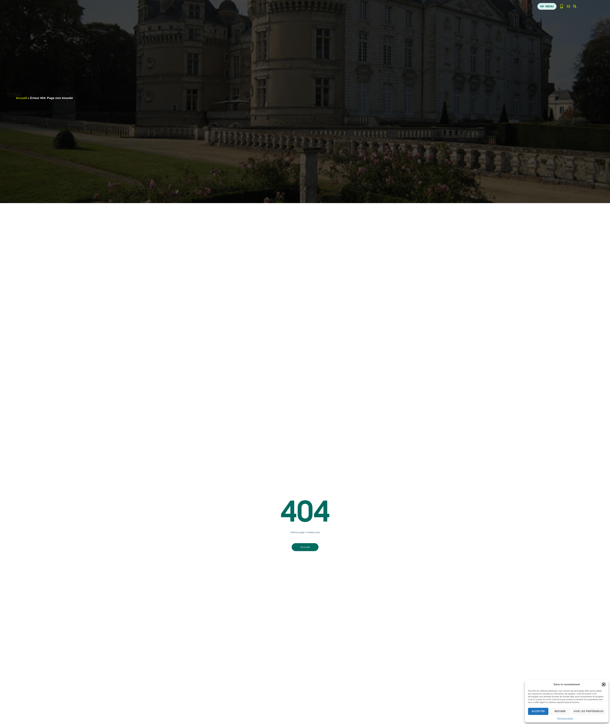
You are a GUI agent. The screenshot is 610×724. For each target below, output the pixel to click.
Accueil (21, 98)
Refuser (560, 711)
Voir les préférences (588, 711)
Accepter (538, 711)
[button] (603, 684)
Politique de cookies (565, 718)
